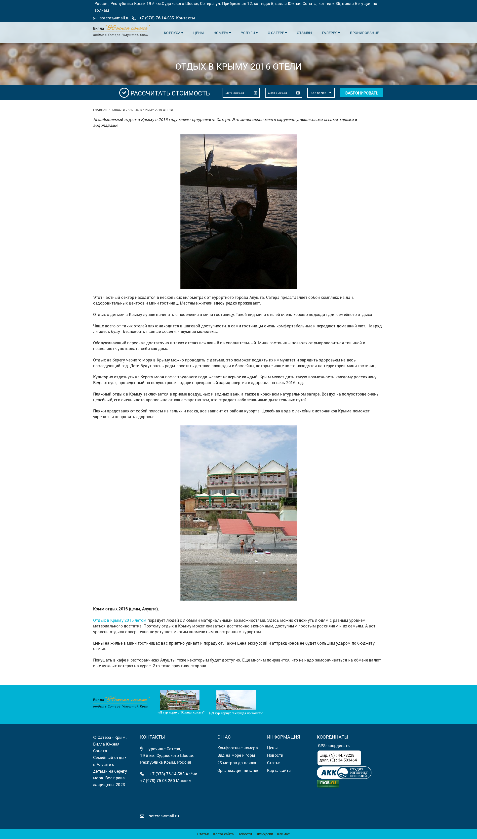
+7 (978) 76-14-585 (156, 17)
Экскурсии (264, 834)
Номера (221, 32)
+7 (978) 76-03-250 (157, 780)
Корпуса (172, 32)
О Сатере (276, 32)
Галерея (330, 32)
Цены (198, 32)
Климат (283, 834)
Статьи (203, 834)
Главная (100, 110)
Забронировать (361, 92)
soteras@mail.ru (115, 17)
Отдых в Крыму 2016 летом (119, 620)
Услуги (248, 32)
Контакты (185, 17)
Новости (118, 110)
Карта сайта (223, 834)
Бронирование (364, 32)
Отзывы (304, 32)
